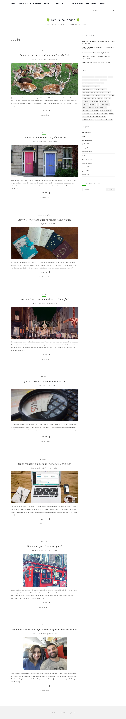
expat (109, 92)
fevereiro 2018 (87, 151)
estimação (94, 92)
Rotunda (104, 113)
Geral (13, 3)
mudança (103, 107)
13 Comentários (44, 524)
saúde (111, 113)
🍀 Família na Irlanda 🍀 (63, 19)
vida (103, 116)
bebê (104, 77)
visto (97, 119)
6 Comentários (45, 197)
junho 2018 (85, 144)
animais (85, 77)
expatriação (96, 95)
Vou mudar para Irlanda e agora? (44, 546)
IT (98, 104)
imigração (94, 101)
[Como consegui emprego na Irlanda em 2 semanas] (44, 487)
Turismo (102, 3)
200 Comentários (44, 277)
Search (110, 189)
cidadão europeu (97, 83)
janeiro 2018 (86, 155)
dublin (104, 89)
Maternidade (77, 3)
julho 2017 (85, 171)
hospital (86, 101)
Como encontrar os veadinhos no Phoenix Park (45, 55)
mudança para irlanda (90, 110)
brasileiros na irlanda (91, 80)
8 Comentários (45, 691)
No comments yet (44, 607)
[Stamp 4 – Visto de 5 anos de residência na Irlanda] (44, 243)
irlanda (93, 104)
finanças (107, 98)
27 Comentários (44, 441)
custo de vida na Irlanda (91, 89)
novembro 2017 (87, 163)
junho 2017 (85, 175)
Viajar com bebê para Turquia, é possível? (96, 56)
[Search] (114, 10)
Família (57, 3)
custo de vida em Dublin (91, 86)
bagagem (98, 77)
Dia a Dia (44, 541)
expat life (86, 95)
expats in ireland (108, 95)
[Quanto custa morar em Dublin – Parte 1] (44, 405)
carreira (103, 80)
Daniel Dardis (53, 468)
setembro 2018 (87, 140)
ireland (85, 104)
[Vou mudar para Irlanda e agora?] (44, 570)
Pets (87, 3)
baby (91, 77)
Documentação (24, 3)
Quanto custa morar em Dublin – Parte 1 (44, 381)
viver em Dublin (106, 119)
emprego (86, 92)
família (100, 98)
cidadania (86, 83)
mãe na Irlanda (105, 110)
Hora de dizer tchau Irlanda (91, 53)
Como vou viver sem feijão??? (92, 62)
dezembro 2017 (87, 159)
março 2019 (86, 136)
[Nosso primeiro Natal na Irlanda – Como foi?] (44, 323)
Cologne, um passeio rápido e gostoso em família (98, 41)
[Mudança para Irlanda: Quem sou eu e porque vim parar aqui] (44, 653)
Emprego (47, 3)
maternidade (93, 107)
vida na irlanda (88, 119)
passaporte (87, 113)
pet (94, 113)
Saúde (93, 3)
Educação (37, 3)
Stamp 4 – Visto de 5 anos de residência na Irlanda (44, 219)
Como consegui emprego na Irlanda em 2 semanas (44, 463)
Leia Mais (44, 110)
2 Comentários (44, 115)
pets (98, 113)
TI (83, 116)
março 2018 (86, 148)
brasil (110, 77)
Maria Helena (52, 59)
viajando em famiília (93, 116)
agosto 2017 (86, 167)
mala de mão (105, 104)
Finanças (65, 3)
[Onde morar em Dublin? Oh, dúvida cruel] (44, 161)
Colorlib (62, 713)
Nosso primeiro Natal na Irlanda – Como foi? (45, 299)
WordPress (74, 713)
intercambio (104, 101)
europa (102, 92)
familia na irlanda (89, 98)
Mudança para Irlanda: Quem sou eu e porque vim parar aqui (44, 629)
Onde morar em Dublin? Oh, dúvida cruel (45, 137)
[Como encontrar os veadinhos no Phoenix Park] (44, 79)
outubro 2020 (86, 132)
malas (85, 107)
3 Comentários (44, 359)
